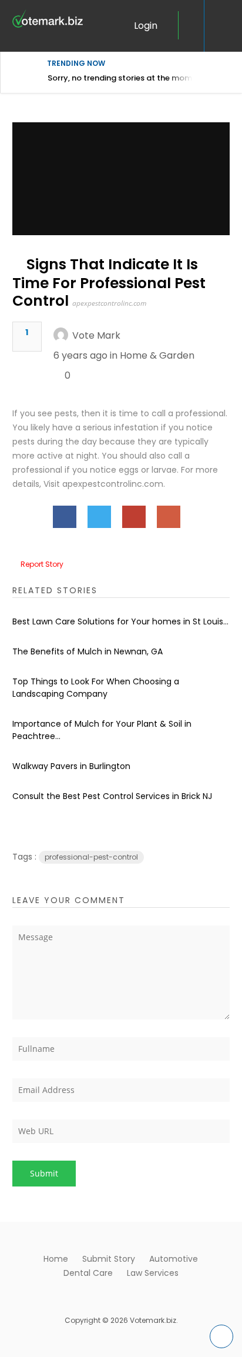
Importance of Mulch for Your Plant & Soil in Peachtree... (101, 730)
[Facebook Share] (64, 517)
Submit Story (108, 1259)
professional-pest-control (91, 857)
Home (55, 1259)
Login (145, 25)
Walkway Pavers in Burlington (71, 766)
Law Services (153, 1273)
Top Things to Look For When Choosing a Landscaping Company (95, 688)
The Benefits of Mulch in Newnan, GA (87, 651)
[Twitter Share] (99, 517)
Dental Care (88, 1273)
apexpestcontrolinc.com (109, 303)
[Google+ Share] (168, 517)
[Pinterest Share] (134, 517)
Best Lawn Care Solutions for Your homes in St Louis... (120, 621)
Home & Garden (157, 355)
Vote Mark (96, 335)
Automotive (173, 1259)
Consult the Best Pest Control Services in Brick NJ (112, 796)
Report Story (42, 564)
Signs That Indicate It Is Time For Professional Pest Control (109, 282)
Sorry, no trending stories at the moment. (127, 77)
